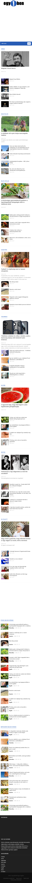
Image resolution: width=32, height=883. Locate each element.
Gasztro (3, 864)
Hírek (2, 858)
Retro (2, 869)
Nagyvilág (3, 860)
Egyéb (2, 868)
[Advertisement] (16, 24)
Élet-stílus (3, 862)
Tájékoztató (26, 878)
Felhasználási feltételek (16, 880)
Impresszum (19, 878)
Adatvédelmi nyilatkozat (8, 878)
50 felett (3, 871)
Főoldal (4, 43)
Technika (3, 866)
